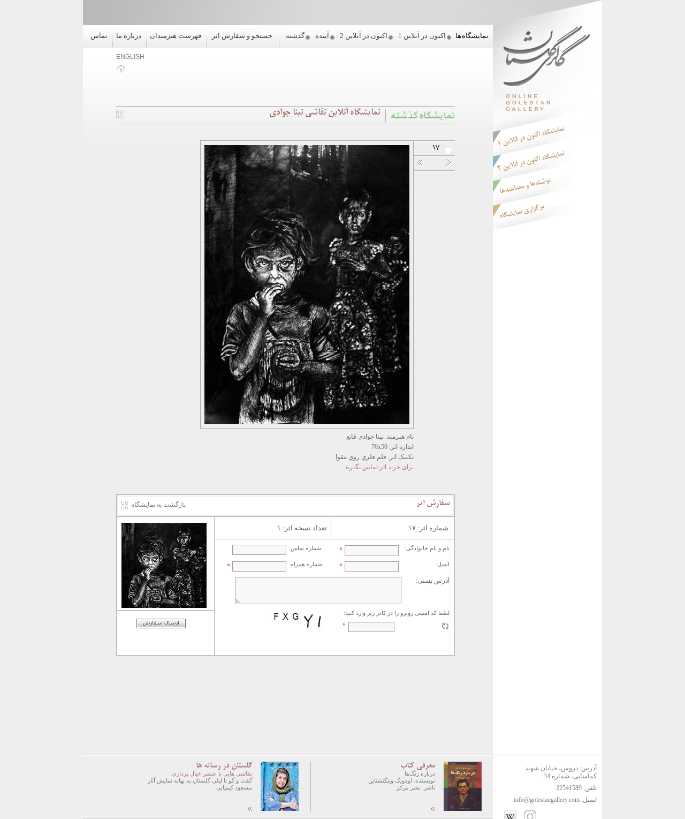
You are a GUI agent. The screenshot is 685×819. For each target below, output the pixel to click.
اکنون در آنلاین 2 (363, 36)
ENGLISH (130, 57)
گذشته (295, 36)
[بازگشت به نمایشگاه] (119, 116)
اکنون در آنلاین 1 (422, 36)
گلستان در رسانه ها (224, 766)
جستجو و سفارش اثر (242, 36)
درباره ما (128, 36)
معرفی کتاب (417, 766)
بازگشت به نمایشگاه (158, 504)
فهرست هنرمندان (175, 36)
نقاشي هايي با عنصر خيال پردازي (212, 773)
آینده (322, 36)
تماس (99, 36)
